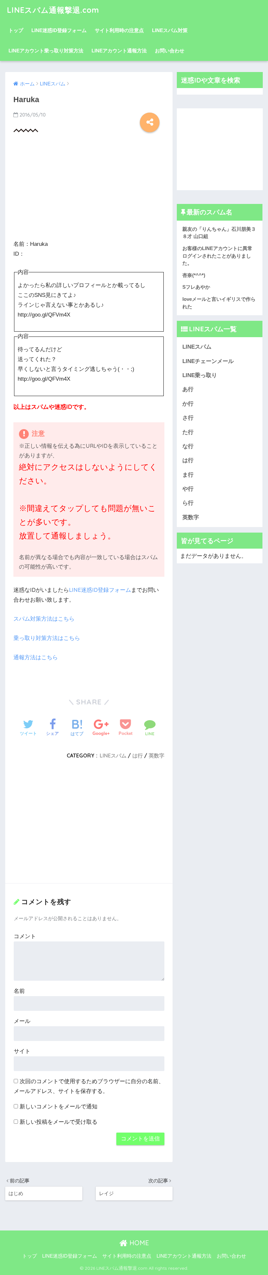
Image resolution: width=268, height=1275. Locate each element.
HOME (138, 1243)
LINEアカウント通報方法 (119, 50)
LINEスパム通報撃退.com (53, 10)
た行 (187, 432)
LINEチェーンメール (208, 361)
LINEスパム (113, 755)
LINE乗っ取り (199, 375)
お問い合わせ (169, 50)
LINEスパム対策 (170, 30)
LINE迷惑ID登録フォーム (59, 30)
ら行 (187, 503)
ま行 (187, 475)
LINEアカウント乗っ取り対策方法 (45, 50)
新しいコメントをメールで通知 (58, 1106)
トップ (15, 30)
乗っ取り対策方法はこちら (46, 637)
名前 (19, 991)
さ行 (187, 418)
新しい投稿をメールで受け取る (58, 1122)
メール (22, 1021)
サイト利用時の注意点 (119, 30)
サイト (22, 1051)
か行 (187, 404)
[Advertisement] (88, 188)
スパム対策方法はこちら (44, 618)
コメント (25, 936)
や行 (187, 489)
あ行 (187, 389)
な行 (187, 446)
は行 (137, 755)
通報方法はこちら (35, 657)
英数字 (156, 755)
